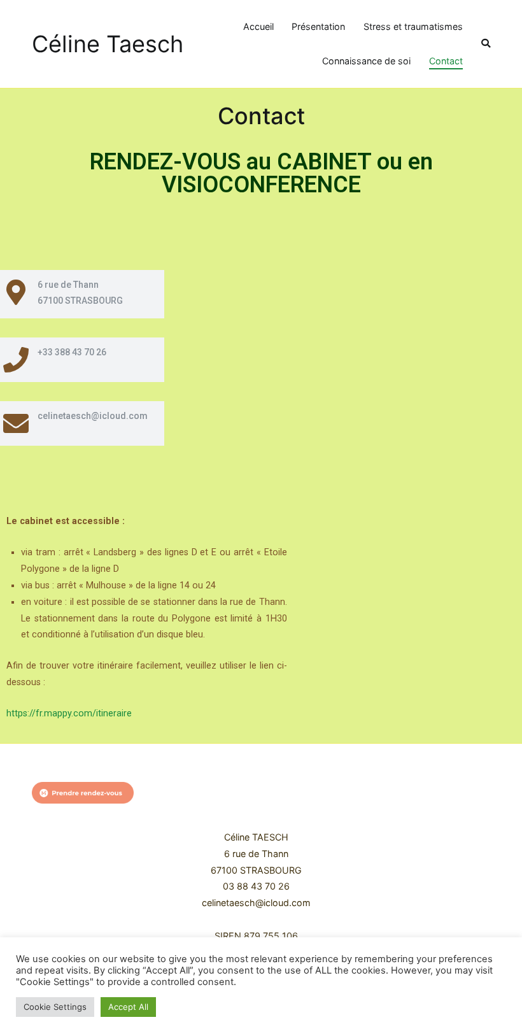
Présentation (318, 26)
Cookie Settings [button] (55, 1007)
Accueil (258, 26)
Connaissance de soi (366, 60)
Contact (446, 60)
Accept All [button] (128, 1007)
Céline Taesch (107, 44)
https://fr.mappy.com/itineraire (69, 713)
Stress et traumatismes (413, 26)
